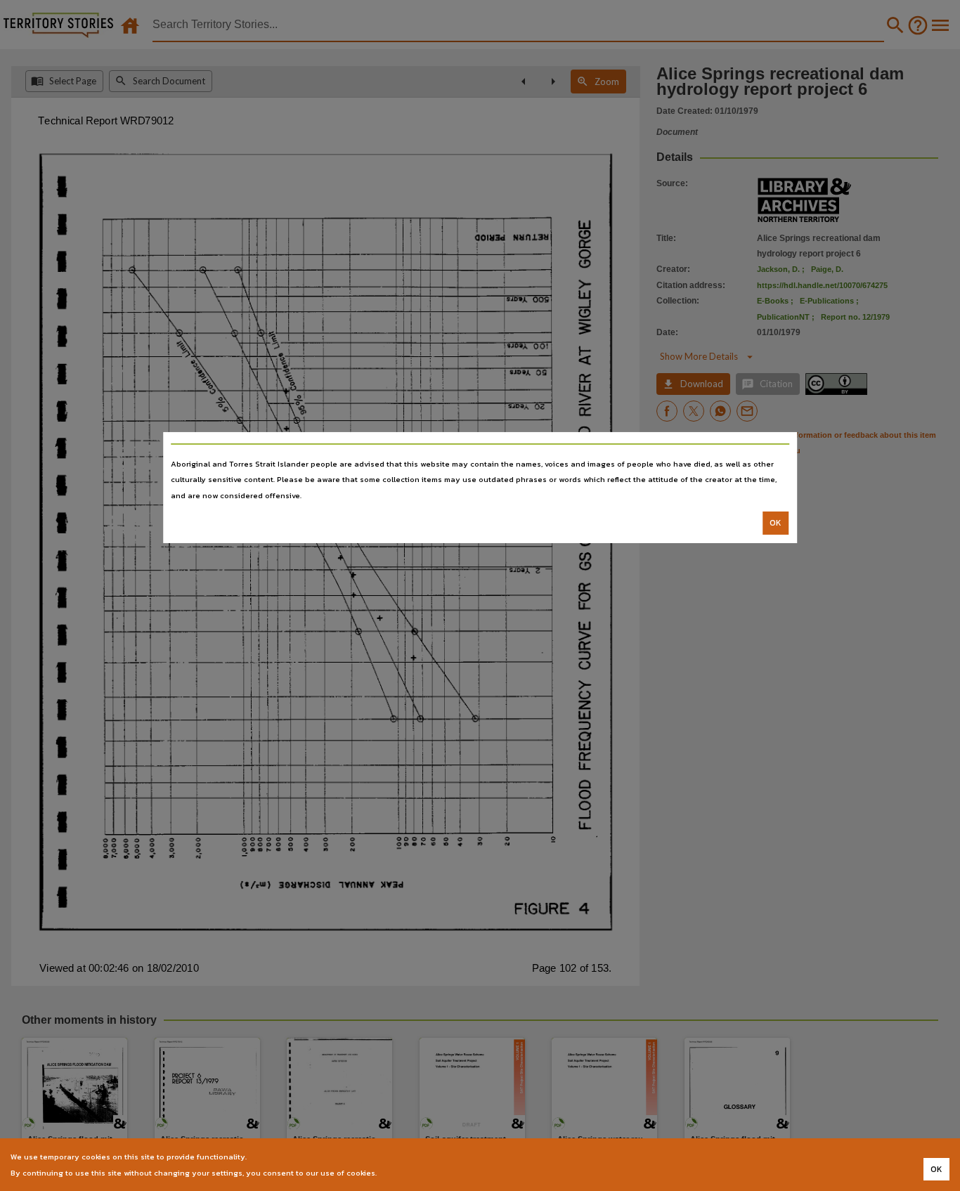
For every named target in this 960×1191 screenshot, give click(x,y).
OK (775, 522)
